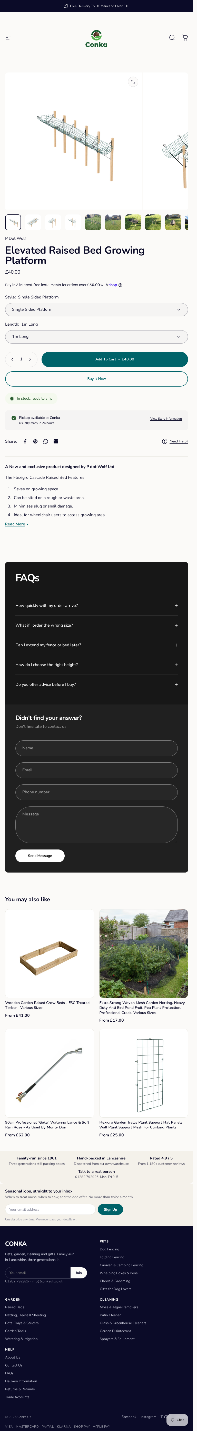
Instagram (148, 1416)
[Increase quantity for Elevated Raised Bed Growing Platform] (31, 359)
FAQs (9, 1373)
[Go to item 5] (93, 222)
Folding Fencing (112, 1257)
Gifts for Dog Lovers (116, 1289)
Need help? (179, 441)
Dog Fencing (109, 1249)
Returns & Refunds (20, 1389)
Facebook (129, 1416)
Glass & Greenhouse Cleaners (123, 1323)
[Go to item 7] (133, 222)
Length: (21, 324)
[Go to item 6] (113, 222)
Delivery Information (21, 1381)
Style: (32, 297)
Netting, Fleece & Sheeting (25, 1315)
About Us (12, 1357)
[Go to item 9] (173, 222)
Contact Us (14, 1365)
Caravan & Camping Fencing (121, 1265)
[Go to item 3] (53, 222)
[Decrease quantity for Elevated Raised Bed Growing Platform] (11, 359)
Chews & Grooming (115, 1281)
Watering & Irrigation (21, 1338)
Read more (15, 524)
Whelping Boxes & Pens (119, 1273)
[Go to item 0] (13, 222)
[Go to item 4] (73, 222)
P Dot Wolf (15, 238)
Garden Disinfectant (115, 1331)
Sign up (110, 1209)
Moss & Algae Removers (119, 1307)
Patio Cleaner (110, 1315)
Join (79, 1272)
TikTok (166, 1416)
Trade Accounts (17, 1397)
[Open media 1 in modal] (133, 82)
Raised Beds (14, 1307)
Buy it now (96, 378)
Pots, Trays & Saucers (22, 1323)
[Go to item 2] (33, 222)
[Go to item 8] (153, 222)
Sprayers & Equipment (117, 1338)
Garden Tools (15, 1331)
